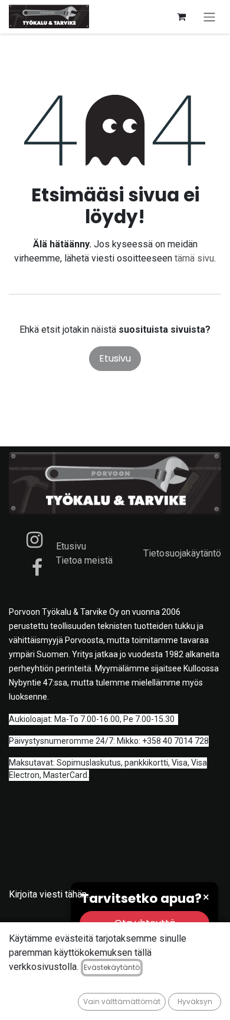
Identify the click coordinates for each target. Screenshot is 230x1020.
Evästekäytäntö (112, 967)
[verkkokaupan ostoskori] (181, 16)
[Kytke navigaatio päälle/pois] (209, 17)
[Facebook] (37, 567)
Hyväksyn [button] (195, 1001)
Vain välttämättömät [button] (121, 1001)
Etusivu (115, 358)
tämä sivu (194, 258)
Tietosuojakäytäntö (182, 553)
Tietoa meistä (84, 560)
